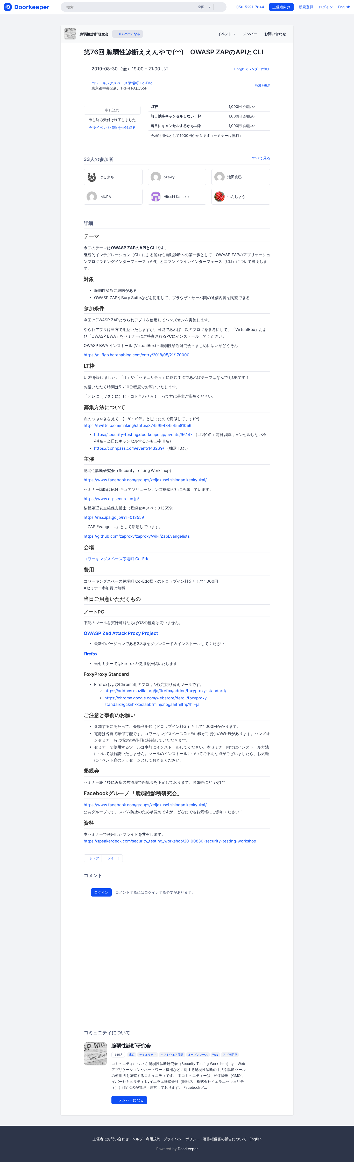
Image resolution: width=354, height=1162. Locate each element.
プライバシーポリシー (182, 1139)
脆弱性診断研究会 (94, 34)
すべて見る (261, 158)
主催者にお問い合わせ (111, 1139)
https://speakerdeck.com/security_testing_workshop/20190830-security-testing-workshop (170, 841)
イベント (225, 34)
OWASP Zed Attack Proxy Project (121, 633)
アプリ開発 (230, 1054)
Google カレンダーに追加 (252, 69)
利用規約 (153, 1139)
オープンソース (198, 1054)
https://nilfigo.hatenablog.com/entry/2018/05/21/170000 (136, 354)
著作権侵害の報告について (224, 1139)
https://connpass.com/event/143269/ (129, 448)
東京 (132, 1054)
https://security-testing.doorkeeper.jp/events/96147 (143, 434)
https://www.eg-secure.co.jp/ (111, 498)
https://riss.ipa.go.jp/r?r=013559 (114, 517)
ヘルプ (137, 1139)
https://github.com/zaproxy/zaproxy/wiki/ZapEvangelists (137, 536)
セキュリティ (147, 1054)
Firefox (90, 653)
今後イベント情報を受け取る (112, 127)
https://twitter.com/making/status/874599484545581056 (138, 425)
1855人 (118, 1054)
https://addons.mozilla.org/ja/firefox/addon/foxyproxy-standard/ (165, 690)
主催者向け (281, 7)
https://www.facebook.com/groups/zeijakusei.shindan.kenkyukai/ (145, 479)
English (344, 7)
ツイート (113, 858)
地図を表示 (262, 85)
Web (215, 1054)
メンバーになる (128, 34)
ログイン (325, 7)
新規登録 (306, 7)
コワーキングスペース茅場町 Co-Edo (122, 83)
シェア (94, 858)
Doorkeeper (188, 1148)
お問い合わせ (275, 34)
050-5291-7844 (250, 7)
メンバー (250, 34)
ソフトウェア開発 (172, 1054)
